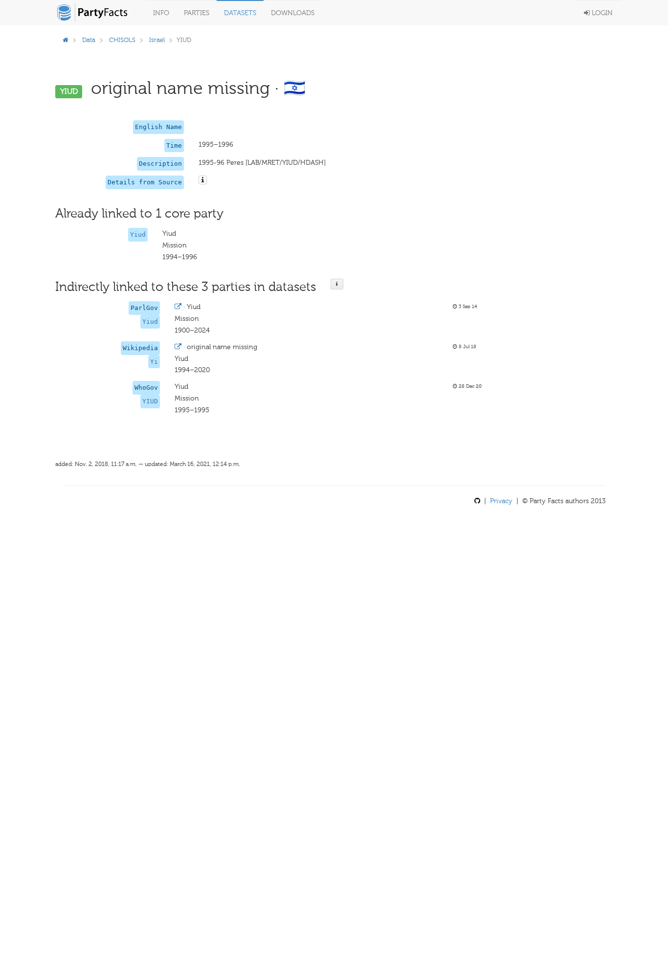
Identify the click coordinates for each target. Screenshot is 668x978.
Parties (196, 13)
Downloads (292, 13)
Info (161, 13)
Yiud (138, 234)
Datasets (240, 13)
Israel (157, 40)
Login (601, 13)
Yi (154, 361)
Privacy (501, 501)
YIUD (150, 401)
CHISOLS (122, 40)
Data (88, 40)
